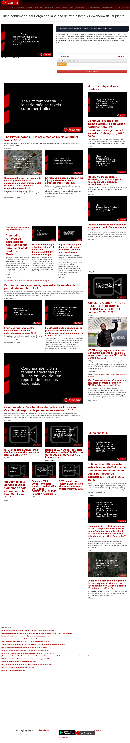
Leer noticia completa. (92, 71)
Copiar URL (61, 64)
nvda (91, 271)
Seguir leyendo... (61, 45)
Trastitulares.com (62, 737)
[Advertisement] (43, 213)
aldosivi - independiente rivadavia (103, 87)
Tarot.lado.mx (98, 730)
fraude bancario (98, 433)
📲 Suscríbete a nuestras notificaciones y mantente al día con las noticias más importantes (84, 28)
